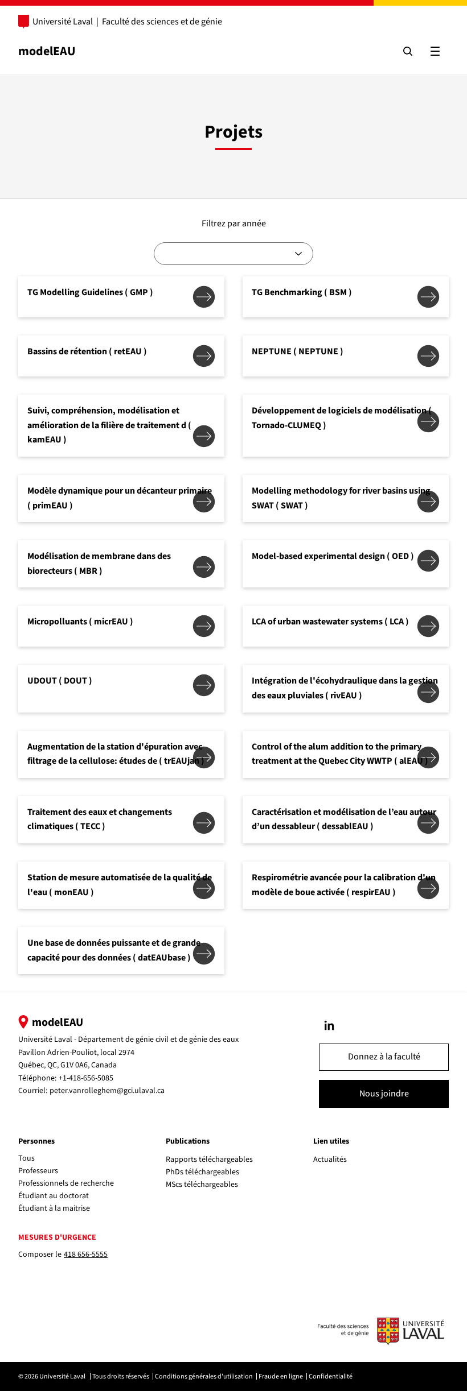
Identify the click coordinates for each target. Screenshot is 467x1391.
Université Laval (62, 21)
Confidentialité (331, 1376)
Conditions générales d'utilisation (204, 1376)
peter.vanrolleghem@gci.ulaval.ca (107, 1090)
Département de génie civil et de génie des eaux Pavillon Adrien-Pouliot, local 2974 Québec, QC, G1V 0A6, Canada (128, 1052)
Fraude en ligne (281, 1376)
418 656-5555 (86, 1254)
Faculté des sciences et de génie (162, 21)
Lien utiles (331, 1141)
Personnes (36, 1141)
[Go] (329, 1025)
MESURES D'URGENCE (57, 1237)
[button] (384, 1057)
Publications (188, 1141)
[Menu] (435, 51)
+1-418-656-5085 (86, 1078)
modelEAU (47, 51)
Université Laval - (48, 1039)
